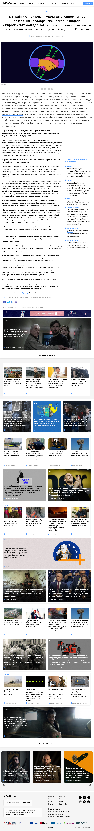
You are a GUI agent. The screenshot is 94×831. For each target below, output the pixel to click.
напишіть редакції (30, 827)
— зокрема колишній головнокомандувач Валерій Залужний (47, 771)
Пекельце (64, 3)
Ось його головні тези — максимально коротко (15, 772)
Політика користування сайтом (58, 811)
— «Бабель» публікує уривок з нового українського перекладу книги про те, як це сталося (46, 423)
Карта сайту (63, 804)
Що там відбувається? (24, 592)
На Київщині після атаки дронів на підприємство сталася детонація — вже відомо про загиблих (79, 623)
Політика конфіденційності (57, 814)
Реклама (62, 801)
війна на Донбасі (13, 297)
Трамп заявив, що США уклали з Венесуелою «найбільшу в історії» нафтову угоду (34, 623)
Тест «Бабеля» (15, 422)
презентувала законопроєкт (64, 94)
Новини (21, 3)
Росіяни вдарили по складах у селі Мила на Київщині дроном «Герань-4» (79, 382)
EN (71, 3)
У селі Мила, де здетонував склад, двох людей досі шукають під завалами (79, 454)
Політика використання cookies (59, 817)
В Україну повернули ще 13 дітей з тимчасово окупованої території (57, 453)
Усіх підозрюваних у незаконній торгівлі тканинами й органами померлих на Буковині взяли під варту (34, 455)
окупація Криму (25, 297)
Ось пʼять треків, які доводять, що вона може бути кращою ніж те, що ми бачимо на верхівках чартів (76, 423)
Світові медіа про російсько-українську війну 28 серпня (35, 694)
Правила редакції (54, 809)
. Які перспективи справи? (24, 490)
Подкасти (52, 3)
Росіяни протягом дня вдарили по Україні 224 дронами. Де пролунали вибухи (12, 382)
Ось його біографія (69, 492)
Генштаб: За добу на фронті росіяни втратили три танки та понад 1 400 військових (13, 691)
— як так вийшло (16, 553)
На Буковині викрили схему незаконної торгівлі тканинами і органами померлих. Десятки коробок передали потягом (55, 693)
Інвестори (62, 799)
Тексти (30, 3)
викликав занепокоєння (12, 114)
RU (73, 3)
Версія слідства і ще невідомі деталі (69, 660)
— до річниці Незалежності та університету (24, 660)
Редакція (62, 796)
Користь (41, 3)
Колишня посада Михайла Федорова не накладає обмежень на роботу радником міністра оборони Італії (57, 383)
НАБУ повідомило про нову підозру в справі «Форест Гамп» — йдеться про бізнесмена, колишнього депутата (80, 692)
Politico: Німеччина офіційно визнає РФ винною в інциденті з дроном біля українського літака (13, 455)
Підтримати (88, 3)
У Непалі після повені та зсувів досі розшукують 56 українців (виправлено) (13, 622)
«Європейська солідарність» (41, 297)
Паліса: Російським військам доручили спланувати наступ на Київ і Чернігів (11, 522)
